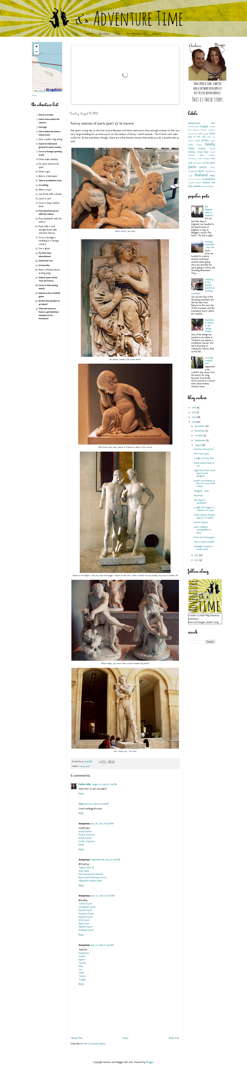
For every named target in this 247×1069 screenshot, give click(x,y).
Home (125, 1038)
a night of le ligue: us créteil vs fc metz (204, 509)
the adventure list (136, 33)
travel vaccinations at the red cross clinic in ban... (204, 483)
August (198, 445)
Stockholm (210, 171)
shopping (192, 171)
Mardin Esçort (85, 926)
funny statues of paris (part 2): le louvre (204, 516)
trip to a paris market (204, 541)
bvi (196, 133)
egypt (213, 140)
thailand (201, 175)
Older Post (174, 1038)
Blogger (150, 1062)
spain (201, 171)
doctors (191, 140)
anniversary (193, 126)
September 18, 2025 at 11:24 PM (105, 859)
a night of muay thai (204, 458)
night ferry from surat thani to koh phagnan (204, 473)
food (191, 148)
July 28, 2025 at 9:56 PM (102, 823)
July (197, 555)
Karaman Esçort (86, 913)
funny (81, 766)
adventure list (201, 123)
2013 (194, 421)
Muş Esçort (84, 923)
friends (202, 148)
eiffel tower (195, 144)
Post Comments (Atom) (95, 1043)
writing (210, 186)
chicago (205, 133)
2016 (194, 407)
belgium (196, 130)
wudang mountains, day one (210, 244)
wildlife (197, 186)
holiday (191, 151)
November (200, 430)
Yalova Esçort (85, 903)
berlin (203, 130)
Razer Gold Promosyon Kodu (92, 877)
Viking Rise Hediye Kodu (90, 880)
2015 (194, 412)
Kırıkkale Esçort (86, 930)
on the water (209, 162)
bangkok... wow (201, 491)
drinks (205, 140)
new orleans (204, 158)
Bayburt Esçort (86, 916)
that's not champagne (204, 537)
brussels (191, 133)
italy (206, 151)
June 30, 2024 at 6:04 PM (97, 803)
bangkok (204, 126)
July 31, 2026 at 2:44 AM (102, 945)
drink (197, 140)
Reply (81, 793)
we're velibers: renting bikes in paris (202, 530)
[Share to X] (107, 761)
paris (88, 766)
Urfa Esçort (84, 920)
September (200, 440)
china (212, 133)
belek (81, 844)
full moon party (201, 453)
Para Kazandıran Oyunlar (91, 874)
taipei (190, 175)
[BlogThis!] (103, 761)
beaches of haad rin (203, 449)
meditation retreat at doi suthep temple (209, 325)
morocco (192, 158)
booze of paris (201, 522)
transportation (208, 179)
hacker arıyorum (87, 834)
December (200, 426)
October (199, 435)
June (197, 560)
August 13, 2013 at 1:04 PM (104, 784)
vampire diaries (194, 182)
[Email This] (100, 761)
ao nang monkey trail (209, 360)
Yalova (82, 976)
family (210, 144)
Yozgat (82, 979)
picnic (203, 167)
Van (81, 969)
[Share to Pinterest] (113, 761)
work (203, 186)
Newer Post (76, 1038)
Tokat (81, 972)
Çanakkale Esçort (87, 907)
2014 (194, 417)
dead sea (211, 137)
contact (156, 33)
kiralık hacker (85, 831)
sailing (212, 167)
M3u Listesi (84, 870)
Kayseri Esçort (85, 910)
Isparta (82, 959)
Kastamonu (84, 953)
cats (200, 133)
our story (104, 33)
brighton (211, 130)
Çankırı (82, 956)
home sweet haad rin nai (204, 464)
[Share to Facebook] (110, 761)
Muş (81, 966)
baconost (198, 495)
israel (199, 151)
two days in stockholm (200, 501)
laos (202, 155)
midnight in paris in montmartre (203, 548)
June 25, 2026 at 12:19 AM (103, 895)
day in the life (196, 136)
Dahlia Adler (85, 784)
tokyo (212, 175)
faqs (117, 33)
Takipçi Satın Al (86, 867)
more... (34, 95)
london (212, 155)
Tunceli (82, 962)
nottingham (197, 163)
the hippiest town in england (209, 211)
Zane (81, 803)
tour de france (194, 179)
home (89, 33)
